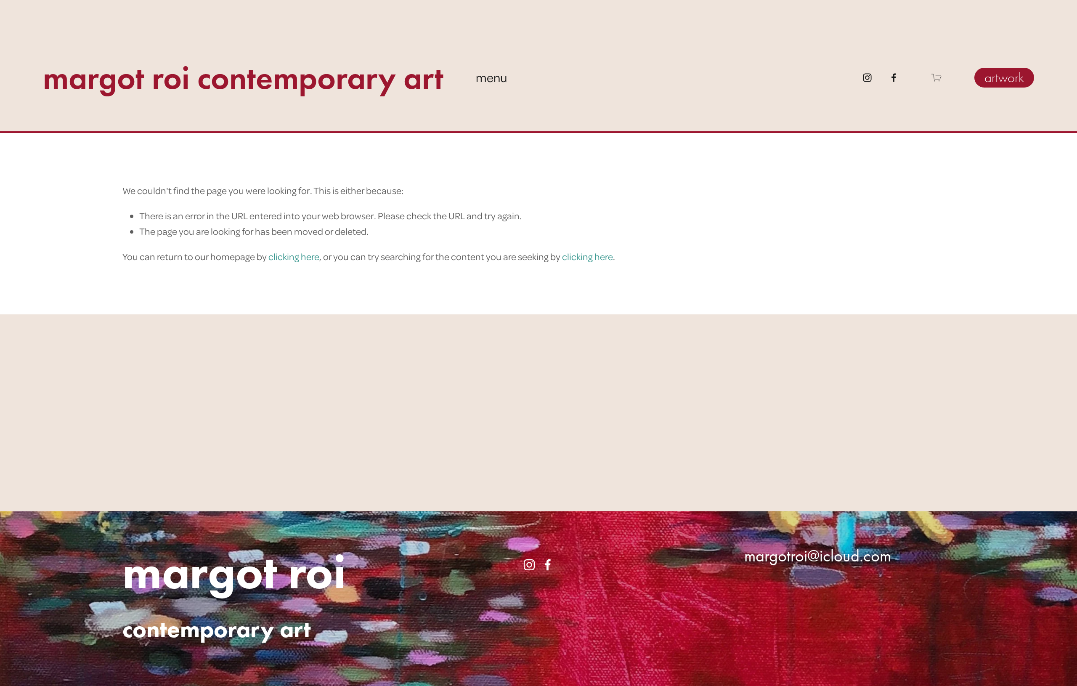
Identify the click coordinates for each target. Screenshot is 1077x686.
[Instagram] (867, 77)
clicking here (293, 256)
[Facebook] (894, 77)
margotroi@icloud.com (817, 556)
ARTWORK (1004, 77)
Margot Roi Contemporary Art (243, 77)
